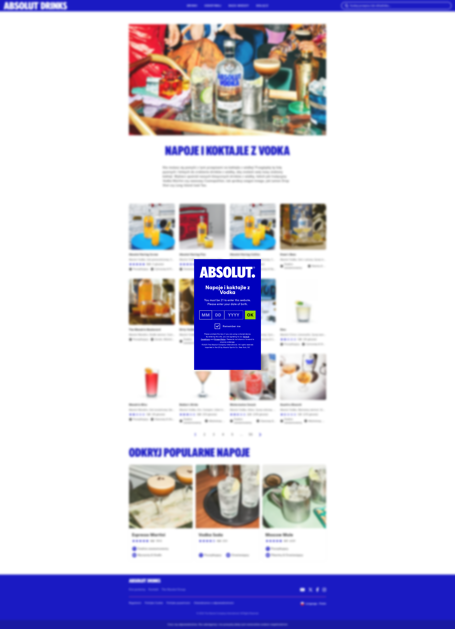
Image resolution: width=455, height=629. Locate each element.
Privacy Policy (220, 339)
